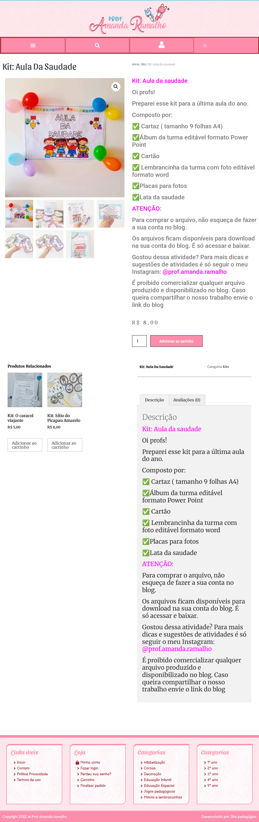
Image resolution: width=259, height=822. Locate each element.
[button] (33, 45)
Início (135, 64)
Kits (143, 64)
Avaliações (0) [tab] (186, 399)
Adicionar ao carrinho (176, 341)
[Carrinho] (205, 45)
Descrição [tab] (154, 399)
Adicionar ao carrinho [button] (24, 445)
